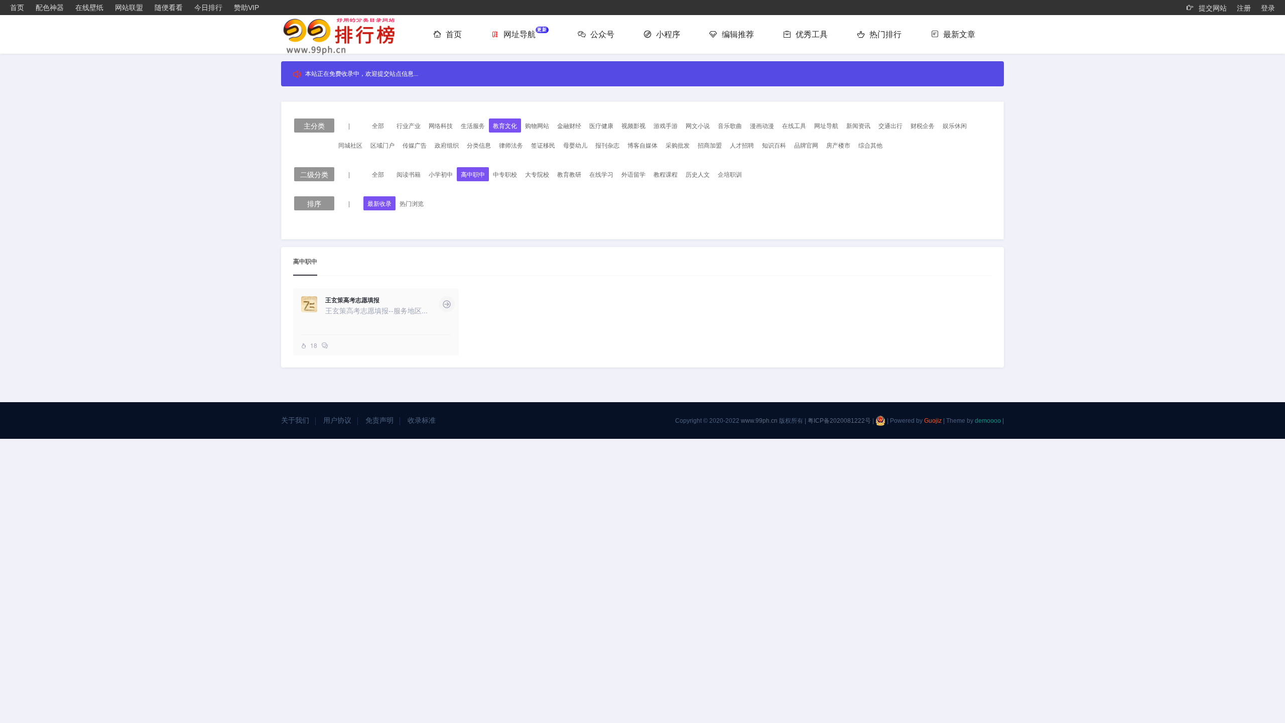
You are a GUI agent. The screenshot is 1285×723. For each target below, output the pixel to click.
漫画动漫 (762, 125)
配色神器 (50, 8)
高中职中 (473, 174)
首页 (17, 8)
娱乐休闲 (955, 125)
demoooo (988, 420)
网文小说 (698, 125)
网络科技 (441, 125)
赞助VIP (246, 8)
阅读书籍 (409, 174)
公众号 (601, 34)
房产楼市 (838, 145)
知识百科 (774, 145)
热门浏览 (412, 203)
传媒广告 (415, 145)
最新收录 (379, 203)
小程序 (667, 34)
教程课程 (666, 174)
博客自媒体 (642, 145)
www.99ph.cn (759, 420)
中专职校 (505, 174)
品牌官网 (806, 145)
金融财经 (569, 125)
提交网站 (1212, 8)
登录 (1268, 8)
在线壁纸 (89, 8)
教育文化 (505, 125)
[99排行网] (344, 35)
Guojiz (933, 420)
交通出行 (890, 125)
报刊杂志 (607, 145)
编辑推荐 (737, 34)
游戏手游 (666, 125)
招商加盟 (710, 145)
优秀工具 (811, 34)
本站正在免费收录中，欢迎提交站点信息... (361, 73)
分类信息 (479, 145)
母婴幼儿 (575, 145)
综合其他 (870, 145)
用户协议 (337, 420)
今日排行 (208, 8)
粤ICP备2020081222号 (839, 420)
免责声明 (379, 420)
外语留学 (633, 174)
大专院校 (537, 174)
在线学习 (601, 174)
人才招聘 (742, 145)
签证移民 (543, 145)
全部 (378, 125)
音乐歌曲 (730, 125)
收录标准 (422, 420)
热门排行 (884, 34)
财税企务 (923, 125)
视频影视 (633, 125)
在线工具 (794, 125)
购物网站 (537, 125)
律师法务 (511, 145)
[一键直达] (447, 304)
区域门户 (382, 145)
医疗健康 (601, 125)
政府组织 (447, 145)
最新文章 (958, 34)
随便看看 (169, 8)
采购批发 (678, 145)
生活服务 (473, 125)
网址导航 (524, 33)
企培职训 (730, 174)
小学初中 (441, 174)
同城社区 (350, 145)
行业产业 (409, 125)
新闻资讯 (858, 125)
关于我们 (295, 420)
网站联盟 (129, 8)
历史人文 (698, 174)
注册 (1244, 8)
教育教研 (569, 174)
